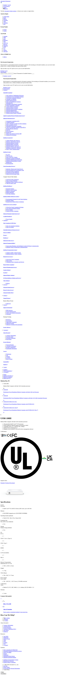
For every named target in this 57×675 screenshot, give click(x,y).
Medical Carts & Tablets (11, 190)
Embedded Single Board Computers (14, 104)
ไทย (4, 48)
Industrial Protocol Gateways (12, 145)
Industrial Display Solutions (8, 275)
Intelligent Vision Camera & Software (14, 182)
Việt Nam (5, 51)
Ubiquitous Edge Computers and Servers (15, 262)
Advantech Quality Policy (8, 292)
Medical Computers (10, 191)
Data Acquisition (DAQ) (11, 125)
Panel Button (3, 72)
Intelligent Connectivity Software (13, 148)
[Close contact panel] (1, 598)
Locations (8, 357)
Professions (8, 354)
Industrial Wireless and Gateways (13, 146)
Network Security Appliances (12, 171)
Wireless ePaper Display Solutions (13, 113)
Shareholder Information (11, 348)
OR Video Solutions (10, 193)
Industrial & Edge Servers (8, 240)
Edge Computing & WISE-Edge (9, 223)
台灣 (4, 47)
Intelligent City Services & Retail (9, 204)
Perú (4, 24)
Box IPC (8, 154)
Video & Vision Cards (11, 183)
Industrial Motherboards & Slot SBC (14, 159)
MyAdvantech (6, 6)
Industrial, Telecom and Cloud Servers (14, 169)
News (4, 641)
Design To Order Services (8, 290)
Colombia (5, 22)
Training (8, 356)
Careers (4, 351)
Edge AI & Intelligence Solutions (13, 101)
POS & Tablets (9, 209)
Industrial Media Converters (12, 144)
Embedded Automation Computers (13, 126)
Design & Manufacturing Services (10, 267)
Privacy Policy (6, 667)
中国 (4, 37)
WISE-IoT (8, 303)
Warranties (8, 314)
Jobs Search (6, 630)
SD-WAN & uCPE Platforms (12, 172)
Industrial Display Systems (12, 108)
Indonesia (5, 40)
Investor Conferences (10, 347)
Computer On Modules (11, 99)
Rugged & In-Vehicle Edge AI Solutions (15, 201)
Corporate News (7, 626)
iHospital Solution (10, 188)
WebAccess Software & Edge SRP (13, 133)
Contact (5, 367)
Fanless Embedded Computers (12, 105)
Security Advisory (7, 327)
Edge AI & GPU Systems (11, 157)
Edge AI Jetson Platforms (11, 180)
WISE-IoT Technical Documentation (14, 324)
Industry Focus (6, 638)
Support (5, 304)
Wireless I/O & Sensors (11, 135)
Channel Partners (6, 298)
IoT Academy (9, 320)
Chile (4, 21)
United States (6, 16)
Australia (5, 36)
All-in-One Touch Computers (12, 259)
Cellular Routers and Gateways (13, 140)
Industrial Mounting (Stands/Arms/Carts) (11, 213)
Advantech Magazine (11, 338)
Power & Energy (10, 131)
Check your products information (13, 312)
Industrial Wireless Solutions (12, 111)
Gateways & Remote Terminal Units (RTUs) (16, 127)
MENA (6, 8)
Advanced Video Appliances (12, 179)
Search (4, 7)
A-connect (5, 645)
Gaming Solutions (6, 270)
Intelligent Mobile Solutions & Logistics (11, 196)
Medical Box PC (7, 378)
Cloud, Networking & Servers (9, 166)
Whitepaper (5, 637)
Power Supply (9, 219)
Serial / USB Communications (12, 149)
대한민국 (5, 43)
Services (5, 284)
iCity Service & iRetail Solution (13, 208)
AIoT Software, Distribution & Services (15, 95)
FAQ (4, 643)
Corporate (5, 330)
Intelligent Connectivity (8, 137)
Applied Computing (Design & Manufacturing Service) (14, 115)
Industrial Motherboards (11, 110)
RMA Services (9, 310)
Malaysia (5, 44)
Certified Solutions (10, 122)
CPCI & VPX (9, 156)
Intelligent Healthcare (7, 186)
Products (5, 90)
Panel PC (8, 130)
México (5, 19)
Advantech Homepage (5, 1)
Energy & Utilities (6, 232)
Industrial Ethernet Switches (12, 143)
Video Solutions (6, 280)
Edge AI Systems (10, 227)
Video (4, 640)
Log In (9, 5)
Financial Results (10, 344)
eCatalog (5, 642)
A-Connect (5, 372)
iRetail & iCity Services (8, 256)
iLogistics (5, 272)
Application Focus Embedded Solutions (15, 96)
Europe (5, 29)
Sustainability (6, 361)
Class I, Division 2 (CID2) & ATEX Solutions (16, 123)
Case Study (5, 636)
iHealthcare (5, 237)
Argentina (5, 20)
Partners (5, 295)
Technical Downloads (10, 483)
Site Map (5, 666)
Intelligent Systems (7, 152)
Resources (8, 319)
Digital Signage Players (11, 100)
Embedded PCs (9, 103)
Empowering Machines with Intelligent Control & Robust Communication (22, 246)
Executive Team (9, 336)
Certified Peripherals (7, 216)
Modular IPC (9, 162)
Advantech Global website (10, 11)
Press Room (8, 339)
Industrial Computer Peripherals (13, 158)
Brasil (4, 17)
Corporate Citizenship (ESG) (9, 629)
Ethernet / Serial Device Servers (13, 141)
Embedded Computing (7, 92)
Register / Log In (7, 76)
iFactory (5, 235)
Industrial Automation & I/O (9, 118)
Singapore (5, 45)
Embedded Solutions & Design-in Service (11, 229)
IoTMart (5, 369)
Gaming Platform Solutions (12, 106)
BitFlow (8, 283)
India (4, 39)
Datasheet (3, 483)
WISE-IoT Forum (10, 323)
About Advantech (6, 332)
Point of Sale (9, 260)
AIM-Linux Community (11, 322)
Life (7, 355)
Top (2, 672)
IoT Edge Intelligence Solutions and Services (12, 278)
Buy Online (7, 618)
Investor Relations (6, 342)
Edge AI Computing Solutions (12, 226)
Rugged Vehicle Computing (8, 264)
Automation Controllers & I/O (12, 121)
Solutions (5, 220)
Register (5, 5)
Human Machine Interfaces (12, 128)
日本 (4, 41)
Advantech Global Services (8, 287)
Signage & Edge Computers (12, 211)
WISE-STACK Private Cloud (12, 174)
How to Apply (9, 359)
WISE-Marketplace (7, 370)
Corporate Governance (11, 346)
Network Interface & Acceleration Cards (15, 170)
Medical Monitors (10, 192)
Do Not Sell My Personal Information (11, 668)
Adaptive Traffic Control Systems (13, 252)
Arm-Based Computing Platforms (13, 98)
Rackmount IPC (9, 163)
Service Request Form (11, 311)
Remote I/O (8, 132)
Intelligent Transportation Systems (13, 161)
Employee (5, 364)
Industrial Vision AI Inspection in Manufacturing (16, 247)
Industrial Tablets (10, 200)
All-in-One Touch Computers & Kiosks (14, 207)
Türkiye (5, 50)
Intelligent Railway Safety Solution (13, 254)
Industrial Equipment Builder (9, 243)
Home (4, 374)
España (5, 30)
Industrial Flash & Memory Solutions (14, 109)
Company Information (11, 335)
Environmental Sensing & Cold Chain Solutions (16, 199)
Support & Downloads (7, 307)
